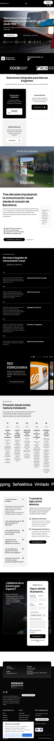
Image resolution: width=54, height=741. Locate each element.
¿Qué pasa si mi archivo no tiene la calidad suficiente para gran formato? (14, 560)
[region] (18, 730)
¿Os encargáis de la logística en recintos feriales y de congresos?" (13, 551)
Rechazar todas (17, 735)
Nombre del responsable (33, 596)
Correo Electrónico (32, 604)
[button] (26, 3)
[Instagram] (47, 5)
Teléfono (41, 604)
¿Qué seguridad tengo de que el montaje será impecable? (13, 523)
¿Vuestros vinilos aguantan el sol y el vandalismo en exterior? (12, 541)
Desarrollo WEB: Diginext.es (44, 738)
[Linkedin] (50, 5)
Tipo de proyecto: (34, 612)
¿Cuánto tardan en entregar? (11, 500)
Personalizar (8, 735)
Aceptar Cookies (27, 735)
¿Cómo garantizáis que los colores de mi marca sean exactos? (12, 532)
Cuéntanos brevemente (36, 619)
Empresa (41, 595)
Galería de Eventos (15, 382)
